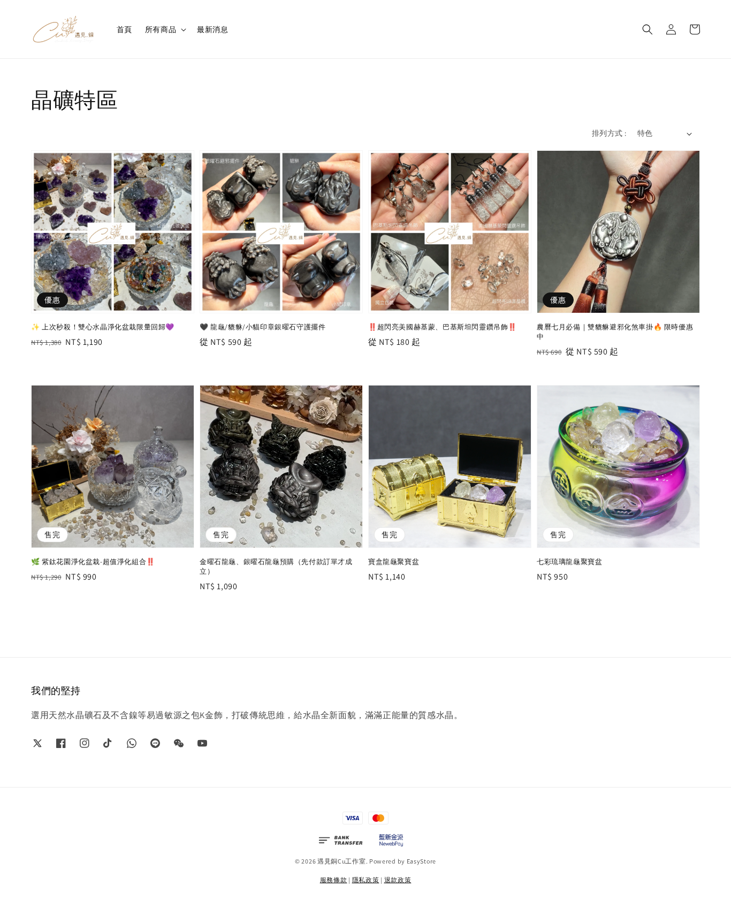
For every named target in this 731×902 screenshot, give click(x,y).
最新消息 (212, 29)
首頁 (124, 29)
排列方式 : (609, 133)
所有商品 (160, 29)
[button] (647, 29)
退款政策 (398, 880)
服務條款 (333, 880)
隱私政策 (365, 880)
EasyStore (421, 861)
